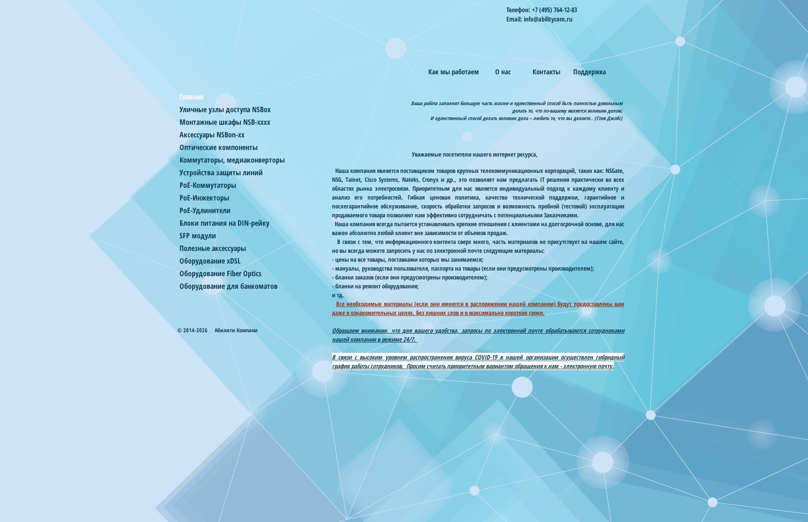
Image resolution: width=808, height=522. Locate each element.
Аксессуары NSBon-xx (212, 134)
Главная (191, 97)
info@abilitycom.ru (548, 18)
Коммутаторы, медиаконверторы (232, 160)
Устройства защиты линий (221, 172)
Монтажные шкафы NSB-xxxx (225, 122)
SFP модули (198, 235)
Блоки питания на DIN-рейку (224, 223)
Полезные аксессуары (213, 248)
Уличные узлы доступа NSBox (225, 109)
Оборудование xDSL (210, 261)
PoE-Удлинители (205, 210)
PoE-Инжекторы (204, 198)
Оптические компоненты (219, 147)
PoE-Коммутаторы (208, 185)
